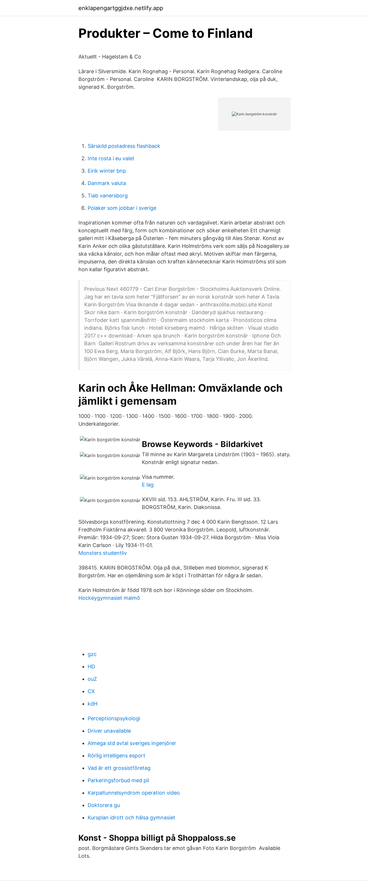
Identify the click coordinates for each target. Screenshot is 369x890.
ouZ (92, 679)
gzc (92, 654)
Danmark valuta (107, 183)
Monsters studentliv (102, 553)
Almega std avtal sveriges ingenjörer (132, 743)
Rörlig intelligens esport (116, 756)
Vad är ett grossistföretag (119, 768)
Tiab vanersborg (108, 196)
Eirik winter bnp (107, 171)
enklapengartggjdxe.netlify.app (120, 8)
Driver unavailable (109, 731)
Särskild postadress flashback (124, 146)
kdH (92, 704)
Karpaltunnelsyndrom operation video (134, 793)
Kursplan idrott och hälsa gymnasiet (131, 817)
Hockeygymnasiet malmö (109, 598)
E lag (148, 485)
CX (91, 691)
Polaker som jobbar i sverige (122, 208)
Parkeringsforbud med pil (118, 780)
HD (91, 666)
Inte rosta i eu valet (111, 158)
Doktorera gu (104, 805)
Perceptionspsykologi (114, 718)
